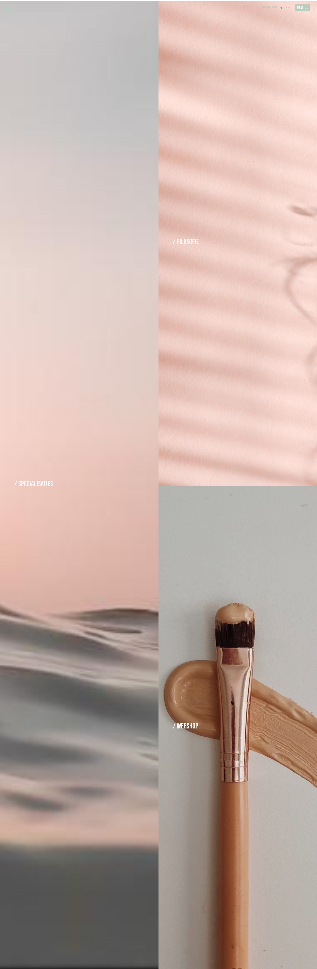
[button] (280, 1)
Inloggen (288, 8)
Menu (300, 8)
